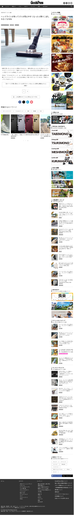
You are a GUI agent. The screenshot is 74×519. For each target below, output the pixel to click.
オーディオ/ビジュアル (25, 486)
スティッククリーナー (7, 111)
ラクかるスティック (19, 111)
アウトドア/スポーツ (24, 489)
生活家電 (12, 24)
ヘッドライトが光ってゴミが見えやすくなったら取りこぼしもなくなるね (24, 9)
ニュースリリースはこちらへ (62, 494)
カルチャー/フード (24, 497)
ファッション (22, 491)
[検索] (71, 6)
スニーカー (55, 464)
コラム (20, 6)
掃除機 (34, 111)
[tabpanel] (26, 126)
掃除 (28, 111)
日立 (41, 111)
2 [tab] (25, 140)
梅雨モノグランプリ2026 (43, 488)
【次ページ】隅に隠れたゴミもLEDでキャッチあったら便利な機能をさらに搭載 (25, 84)
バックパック (55, 466)
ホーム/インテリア (5, 24)
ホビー (21, 495)
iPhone (68, 469)
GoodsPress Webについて (61, 481)
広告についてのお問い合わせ (62, 498)
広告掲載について (59, 496)
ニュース (7, 6)
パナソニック (63, 461)
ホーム (2, 9)
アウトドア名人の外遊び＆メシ (44, 489)
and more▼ (45, 6)
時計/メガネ (22, 492)
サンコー (55, 471)
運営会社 (57, 492)
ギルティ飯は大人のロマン (43, 486)
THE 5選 (39, 491)
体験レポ (13, 6)
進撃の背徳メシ (41, 485)
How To (25, 6)
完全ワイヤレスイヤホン (58, 469)
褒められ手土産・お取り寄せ (44, 483)
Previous (2, 123)
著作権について (58, 489)
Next (47, 123)
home (2, 6)
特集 (39, 6)
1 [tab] (23, 140)
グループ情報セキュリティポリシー (63, 485)
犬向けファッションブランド (26, 483)
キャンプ (55, 461)
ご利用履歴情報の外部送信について (63, 487)
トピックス (33, 6)
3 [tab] (28, 140)
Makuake (63, 464)
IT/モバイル (22, 485)
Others (21, 498)
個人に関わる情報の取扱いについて (63, 483)
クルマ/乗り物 (23, 488)
